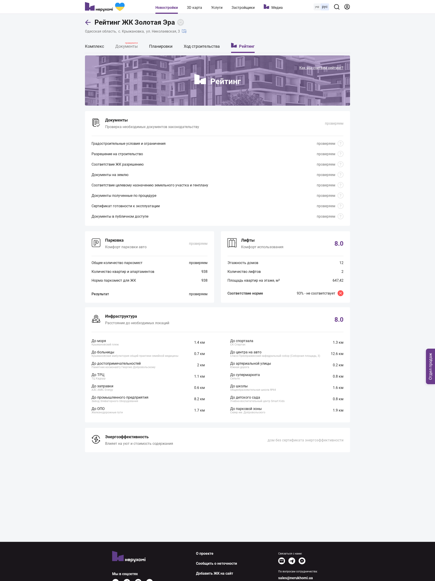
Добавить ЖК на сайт (214, 573)
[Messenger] (302, 560)
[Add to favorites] (180, 22)
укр (317, 6)
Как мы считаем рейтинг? (321, 68)
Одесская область (100, 31)
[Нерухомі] (105, 7)
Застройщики (243, 7)
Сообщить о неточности (216, 563)
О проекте (204, 553)
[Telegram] (291, 560)
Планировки (160, 46)
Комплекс (94, 46)
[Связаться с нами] (281, 560)
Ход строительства (202, 46)
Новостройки (166, 7)
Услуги (216, 7)
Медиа (277, 7)
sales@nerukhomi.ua (295, 578)
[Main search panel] (337, 7)
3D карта (194, 7)
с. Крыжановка (131, 31)
